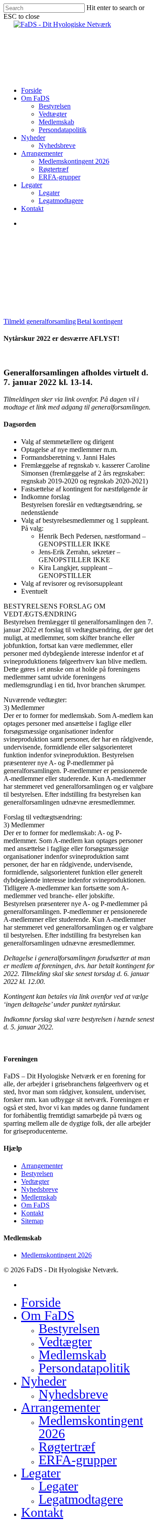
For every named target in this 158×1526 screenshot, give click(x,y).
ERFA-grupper (78, 1459)
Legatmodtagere (81, 1499)
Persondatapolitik (84, 1368)
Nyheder (43, 1381)
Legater (41, 1473)
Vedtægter (35, 1181)
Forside (41, 1302)
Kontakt (32, 1213)
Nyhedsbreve (39, 1189)
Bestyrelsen (37, 1173)
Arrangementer (42, 1165)
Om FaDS (35, 1205)
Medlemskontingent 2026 (56, 1255)
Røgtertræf (67, 1446)
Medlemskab (39, 1197)
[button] (40, 321)
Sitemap (32, 1221)
